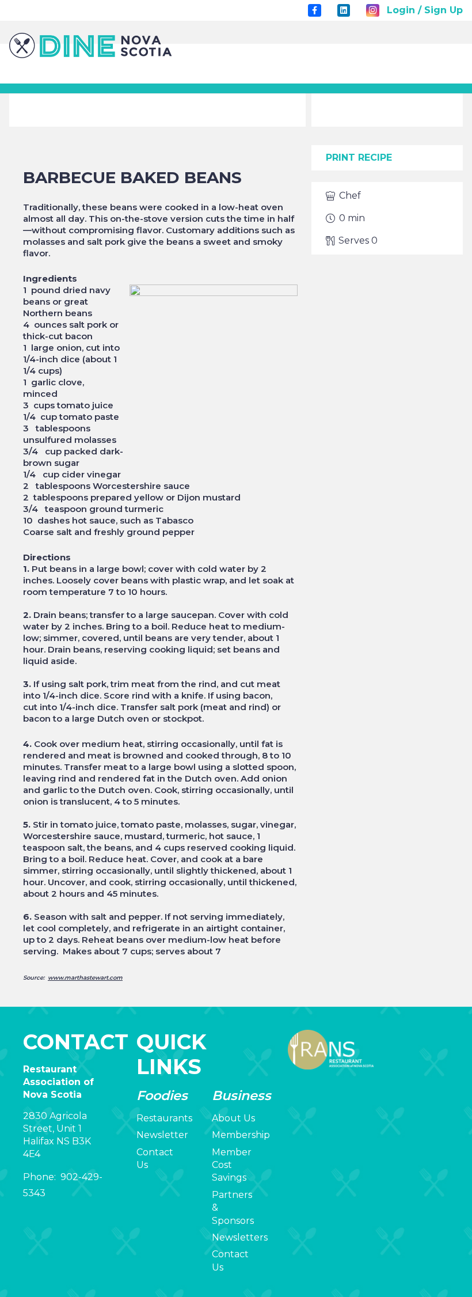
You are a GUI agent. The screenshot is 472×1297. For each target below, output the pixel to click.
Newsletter (162, 1134)
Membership (241, 1134)
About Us (233, 1118)
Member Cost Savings (232, 1165)
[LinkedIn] (343, 10)
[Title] (314, 10)
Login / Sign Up (425, 10)
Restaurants (164, 1118)
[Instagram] (372, 10)
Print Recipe (359, 157)
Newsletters (240, 1237)
